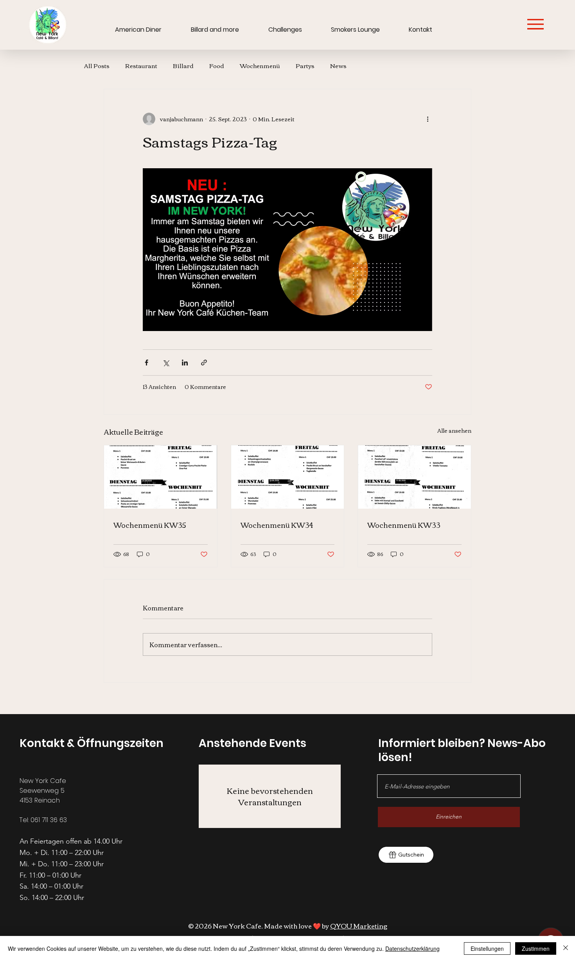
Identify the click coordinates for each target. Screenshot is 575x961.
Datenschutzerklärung (412, 948)
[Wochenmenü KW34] (287, 477)
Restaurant (141, 65)
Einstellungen (487, 948)
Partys (305, 65)
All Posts (97, 65)
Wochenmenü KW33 (403, 524)
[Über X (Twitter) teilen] (165, 362)
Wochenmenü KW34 (277, 524)
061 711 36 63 (49, 819)
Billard (183, 65)
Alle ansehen (454, 431)
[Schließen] (565, 948)
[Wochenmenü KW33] (414, 477)
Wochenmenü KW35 (149, 524)
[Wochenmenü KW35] (160, 477)
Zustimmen (536, 948)
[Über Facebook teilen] (146, 362)
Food (216, 65)
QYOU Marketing (358, 926)
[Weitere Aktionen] (427, 119)
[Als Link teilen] (204, 362)
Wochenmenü (260, 65)
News (338, 65)
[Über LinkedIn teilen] (185, 362)
